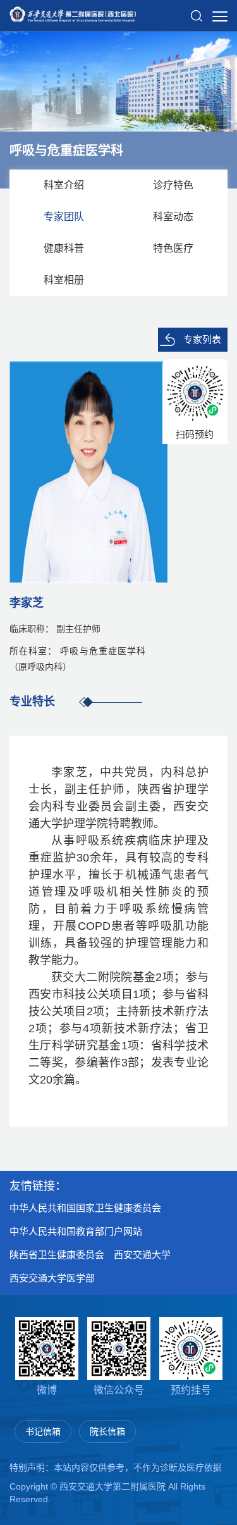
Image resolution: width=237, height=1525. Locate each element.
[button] (196, 11)
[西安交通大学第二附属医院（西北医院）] (72, 10)
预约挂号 (191, 1390)
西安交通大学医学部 (52, 1278)
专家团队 (64, 216)
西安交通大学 (142, 1254)
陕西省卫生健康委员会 (56, 1254)
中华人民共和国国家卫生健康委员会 (85, 1207)
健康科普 (64, 248)
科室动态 (173, 216)
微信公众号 (119, 1390)
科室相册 (64, 280)
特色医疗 (173, 248)
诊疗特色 (173, 185)
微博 (47, 1390)
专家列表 (202, 339)
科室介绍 (64, 185)
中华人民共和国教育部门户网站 (75, 1231)
